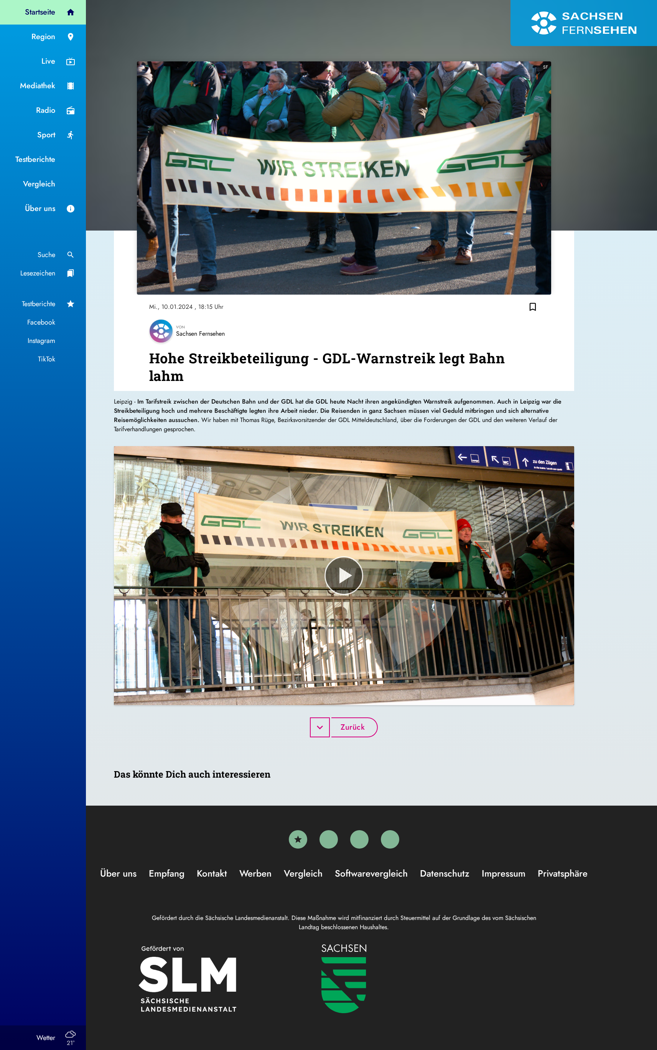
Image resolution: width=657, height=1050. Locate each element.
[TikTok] (390, 839)
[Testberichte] (298, 839)
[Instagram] (359, 839)
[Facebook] (328, 839)
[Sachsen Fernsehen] (583, 23)
